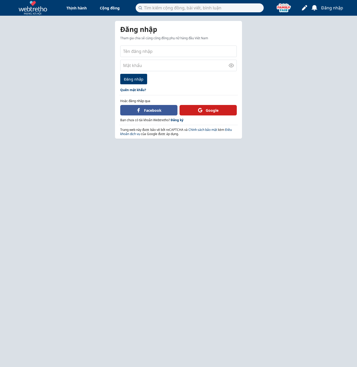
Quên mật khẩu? (133, 90)
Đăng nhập (133, 79)
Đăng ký (177, 120)
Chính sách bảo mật (202, 129)
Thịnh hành (76, 7)
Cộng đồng (110, 7)
